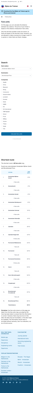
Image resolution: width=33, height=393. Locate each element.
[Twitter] (3, 382)
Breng (4, 89)
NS (4, 106)
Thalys (4, 123)
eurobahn (5, 97)
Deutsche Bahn (7, 94)
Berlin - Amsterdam (23, 359)
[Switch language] (27, 6)
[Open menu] (31, 6)
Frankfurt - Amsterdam (24, 365)
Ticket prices (8, 16)
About (3, 379)
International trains (23, 338)
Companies (4, 79)
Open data (9, 379)
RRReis (5, 119)
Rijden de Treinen (14, 378)
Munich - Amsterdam (24, 362)
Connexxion (6, 92)
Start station (5, 66)
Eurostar (5, 99)
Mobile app (4, 337)
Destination (4, 73)
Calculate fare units (16, 134)
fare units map (14, 312)
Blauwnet (5, 87)
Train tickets (21, 346)
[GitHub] (20, 382)
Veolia (4, 126)
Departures (4, 340)
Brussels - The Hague (24, 357)
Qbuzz (4, 114)
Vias (4, 128)
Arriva (4, 84)
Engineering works (6, 345)
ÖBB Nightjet (6, 111)
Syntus (5, 121)
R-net (4, 116)
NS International (7, 109)
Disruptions (4, 343)
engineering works (12, 1)
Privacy (15, 379)
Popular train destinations (9, 353)
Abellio (4, 82)
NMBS (4, 104)
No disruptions (4, 1)
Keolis (4, 101)
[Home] (2, 16)
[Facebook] (6, 382)
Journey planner (22, 336)
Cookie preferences (23, 379)
